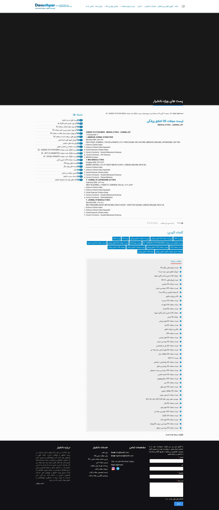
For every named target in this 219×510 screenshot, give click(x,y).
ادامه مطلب (40, 483)
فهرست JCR (178, 238)
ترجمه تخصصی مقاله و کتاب (98, 472)
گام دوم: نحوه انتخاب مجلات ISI (66, 127)
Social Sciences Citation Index (97, 150)
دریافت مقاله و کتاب (101, 469)
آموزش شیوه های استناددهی (67, 140)
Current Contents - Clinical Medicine (99, 177)
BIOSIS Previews (92, 157)
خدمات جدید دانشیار (70, 176)
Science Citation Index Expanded (98, 147)
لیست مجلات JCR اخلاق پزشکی (157, 247)
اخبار (75, 170)
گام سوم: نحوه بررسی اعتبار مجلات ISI (64, 130)
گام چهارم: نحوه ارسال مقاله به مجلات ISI (63, 133)
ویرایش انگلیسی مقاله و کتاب (98, 476)
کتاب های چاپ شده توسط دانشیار (66, 179)
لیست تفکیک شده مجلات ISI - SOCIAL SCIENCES (60, 156)
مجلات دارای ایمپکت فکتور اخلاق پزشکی (169, 251)
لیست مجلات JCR (176, 247)
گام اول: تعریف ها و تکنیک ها (67, 123)
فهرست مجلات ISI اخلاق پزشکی (161, 238)
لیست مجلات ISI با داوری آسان (67, 160)
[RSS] (78, 120)
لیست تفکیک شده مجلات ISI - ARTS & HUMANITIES (59, 153)
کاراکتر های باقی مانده (176, 499)
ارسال (178, 504)
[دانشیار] (53, 6)
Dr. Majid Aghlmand (176, 114)
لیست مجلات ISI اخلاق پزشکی (118, 243)
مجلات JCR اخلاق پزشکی (116, 247)
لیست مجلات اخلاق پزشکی (136, 247)
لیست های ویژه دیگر (70, 166)
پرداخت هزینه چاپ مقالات (99, 466)
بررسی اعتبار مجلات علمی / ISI (98, 459)
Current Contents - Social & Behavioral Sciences (103, 152)
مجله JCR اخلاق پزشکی (146, 251)
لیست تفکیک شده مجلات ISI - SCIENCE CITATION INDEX (123, 114)
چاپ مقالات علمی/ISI (101, 456)
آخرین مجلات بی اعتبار (69, 173)
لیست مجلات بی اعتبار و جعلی (67, 146)
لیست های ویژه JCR (70, 163)
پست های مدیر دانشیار (69, 120)
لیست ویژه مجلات (147, 114)
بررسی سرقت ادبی (102, 462)
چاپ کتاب (105, 452)
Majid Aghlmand (117, 465)
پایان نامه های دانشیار (70, 143)
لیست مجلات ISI (135, 243)
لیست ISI (125, 238)
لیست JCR (116, 238)
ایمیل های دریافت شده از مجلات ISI (65, 136)
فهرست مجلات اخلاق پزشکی (139, 238)
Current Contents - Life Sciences (98, 155)
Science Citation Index (94, 145)
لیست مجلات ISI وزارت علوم (96, 243)
